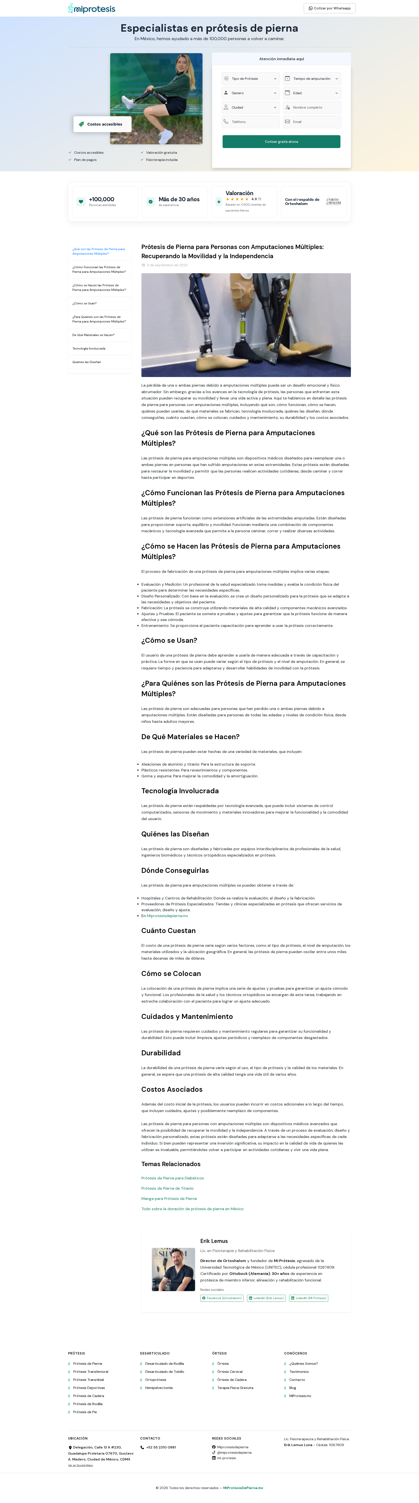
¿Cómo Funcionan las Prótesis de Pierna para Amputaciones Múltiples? (99, 269)
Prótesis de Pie (85, 1412)
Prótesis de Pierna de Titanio (167, 1188)
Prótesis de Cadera (88, 1396)
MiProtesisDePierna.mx (243, 1488)
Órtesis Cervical (229, 1371)
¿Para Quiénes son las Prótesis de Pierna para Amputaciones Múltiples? (99, 319)
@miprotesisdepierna (234, 1452)
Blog (292, 1387)
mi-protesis (226, 1458)
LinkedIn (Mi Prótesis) (311, 1298)
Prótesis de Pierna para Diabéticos (172, 1178)
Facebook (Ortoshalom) (224, 1298)
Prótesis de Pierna (87, 1363)
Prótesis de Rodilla (88, 1404)
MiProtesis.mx (300, 1396)
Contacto (297, 1379)
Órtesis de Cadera (232, 1379)
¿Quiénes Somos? (303, 1363)
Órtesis (223, 1363)
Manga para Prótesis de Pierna (169, 1198)
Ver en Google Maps (80, 1465)
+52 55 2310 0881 (161, 1447)
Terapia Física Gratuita (235, 1387)
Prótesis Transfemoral (90, 1371)
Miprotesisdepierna (232, 1447)
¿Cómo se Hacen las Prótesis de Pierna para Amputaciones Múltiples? (99, 287)
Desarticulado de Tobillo (164, 1371)
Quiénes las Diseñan (86, 362)
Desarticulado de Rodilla (164, 1363)
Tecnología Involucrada (88, 348)
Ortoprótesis (155, 1379)
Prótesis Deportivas (89, 1387)
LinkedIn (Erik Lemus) (269, 1298)
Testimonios (299, 1371)
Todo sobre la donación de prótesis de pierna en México (192, 1208)
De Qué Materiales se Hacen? (93, 335)
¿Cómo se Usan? (84, 303)
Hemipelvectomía (159, 1387)
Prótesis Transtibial (88, 1379)
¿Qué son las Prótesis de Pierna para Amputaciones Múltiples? (98, 251)
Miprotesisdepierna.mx (167, 915)
